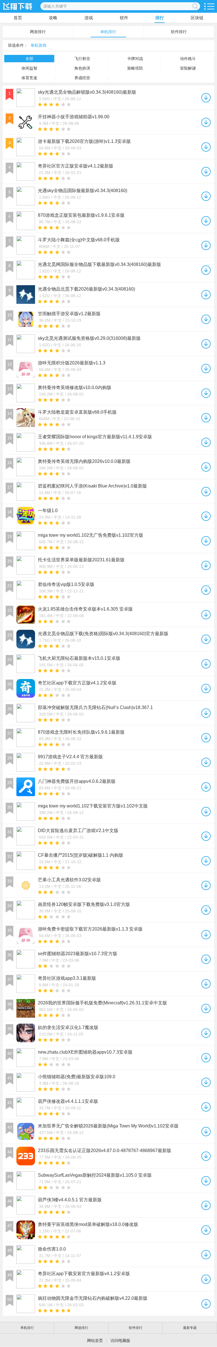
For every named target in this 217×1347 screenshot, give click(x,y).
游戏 (88, 17)
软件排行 (179, 31)
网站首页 (95, 1340)
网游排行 (38, 31)
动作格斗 (188, 58)
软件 (124, 17)
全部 (29, 58)
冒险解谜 (188, 68)
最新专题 (190, 1328)
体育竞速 (29, 78)
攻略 (53, 17)
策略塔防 (135, 68)
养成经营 (82, 78)
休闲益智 (29, 68)
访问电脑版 (120, 1340)
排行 (159, 17)
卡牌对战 (135, 58)
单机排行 (108, 31)
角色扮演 (82, 68)
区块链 (197, 17)
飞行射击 (82, 58)
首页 (18, 17)
